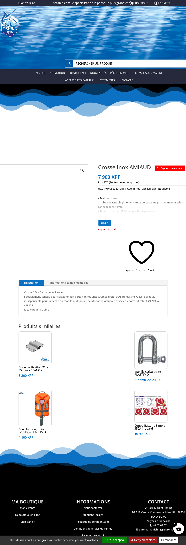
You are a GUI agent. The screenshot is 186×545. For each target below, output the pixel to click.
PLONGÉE (127, 80)
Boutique (141, 3)
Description (31, 282)
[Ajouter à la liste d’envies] (20, 335)
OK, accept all (116, 540)
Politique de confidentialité (93, 521)
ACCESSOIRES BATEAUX (79, 80)
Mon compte (27, 508)
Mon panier (28, 521)
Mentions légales (93, 515)
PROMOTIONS (57, 73)
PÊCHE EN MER (119, 73)
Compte (165, 3)
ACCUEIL (41, 73)
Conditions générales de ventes (93, 528)
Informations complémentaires (69, 282)
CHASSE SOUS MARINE (149, 73)
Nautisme (164, 188)
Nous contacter (93, 508)
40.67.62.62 (28, 3)
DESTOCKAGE (78, 73)
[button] (82, 170)
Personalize (169, 540)
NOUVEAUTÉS (98, 73)
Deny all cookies (144, 540)
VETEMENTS (107, 80)
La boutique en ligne (27, 515)
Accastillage (149, 188)
